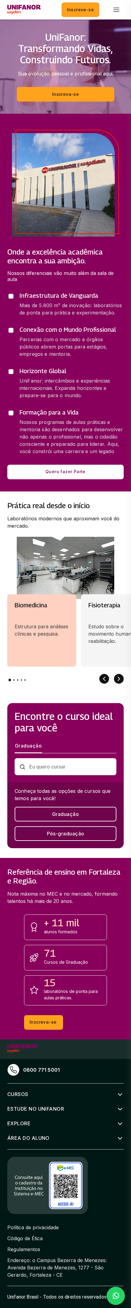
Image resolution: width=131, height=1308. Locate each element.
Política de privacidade (33, 1227)
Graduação (65, 814)
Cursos (17, 1094)
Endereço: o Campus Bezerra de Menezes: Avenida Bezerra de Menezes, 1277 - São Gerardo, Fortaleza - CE (57, 1267)
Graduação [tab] (28, 746)
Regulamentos (23, 1249)
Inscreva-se (80, 9)
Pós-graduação (65, 834)
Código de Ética (25, 1238)
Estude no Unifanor (35, 1109)
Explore (18, 1123)
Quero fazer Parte (65, 471)
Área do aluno (28, 1138)
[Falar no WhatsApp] (116, 1296)
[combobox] (71, 766)
